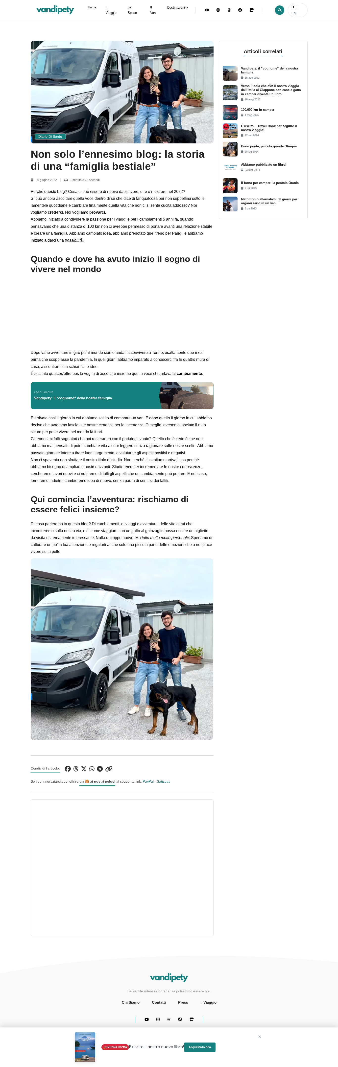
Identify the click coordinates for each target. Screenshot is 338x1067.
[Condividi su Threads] (75, 768)
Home (92, 7)
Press (183, 1002)
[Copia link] (109, 768)
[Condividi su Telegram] (100, 768)
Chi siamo (131, 1002)
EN (293, 13)
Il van (153, 10)
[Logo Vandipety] (169, 978)
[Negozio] (252, 10)
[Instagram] (218, 10)
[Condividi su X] (84, 768)
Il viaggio (111, 10)
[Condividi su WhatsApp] (92, 768)
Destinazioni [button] (176, 7)
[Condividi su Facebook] (68, 768)
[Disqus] (122, 867)
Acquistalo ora (200, 1047)
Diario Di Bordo (50, 136)
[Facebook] (240, 10)
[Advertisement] (122, 314)
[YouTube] (207, 10)
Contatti (159, 1002)
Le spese (132, 10)
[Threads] (229, 10)
